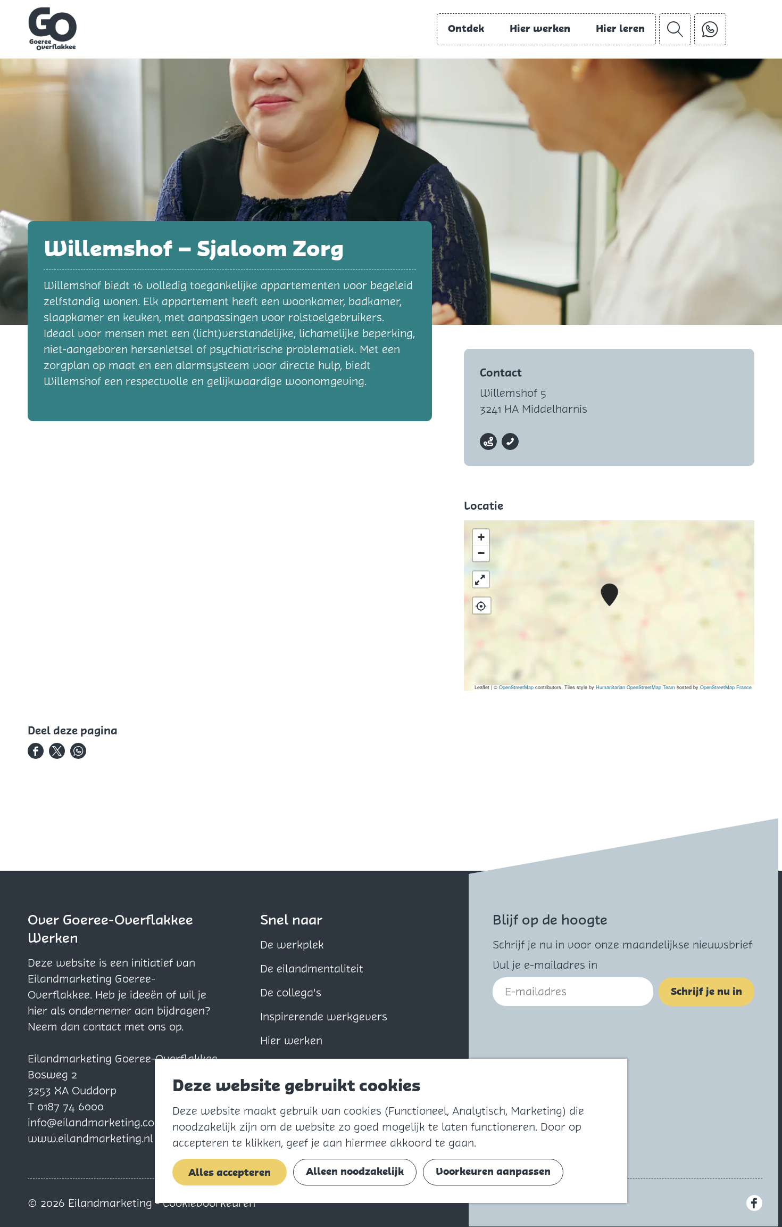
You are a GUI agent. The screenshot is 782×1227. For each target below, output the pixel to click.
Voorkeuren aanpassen (493, 1171)
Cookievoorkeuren (209, 1203)
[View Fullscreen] (481, 579)
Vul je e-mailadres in (545, 965)
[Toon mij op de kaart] (481, 606)
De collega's (290, 993)
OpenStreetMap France (726, 687)
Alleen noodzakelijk (355, 1171)
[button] (609, 595)
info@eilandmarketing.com (96, 1123)
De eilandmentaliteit (311, 969)
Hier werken (291, 1041)
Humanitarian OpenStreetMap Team (635, 687)
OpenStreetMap (516, 687)
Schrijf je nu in (706, 991)
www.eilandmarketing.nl (90, 1139)
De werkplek (292, 945)
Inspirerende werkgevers (323, 1017)
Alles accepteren (229, 1172)
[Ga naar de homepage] (53, 29)
